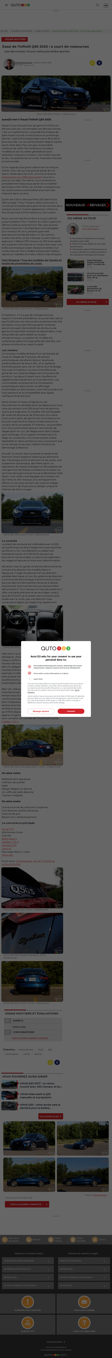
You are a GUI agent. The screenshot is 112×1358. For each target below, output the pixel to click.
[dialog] (56, 679)
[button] (56, 679)
